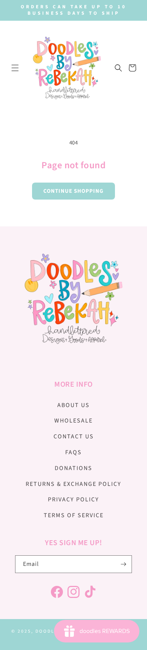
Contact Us (74, 436)
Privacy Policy (73, 499)
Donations (73, 468)
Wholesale (73, 420)
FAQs (73, 452)
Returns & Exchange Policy (73, 484)
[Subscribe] (123, 564)
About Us (73, 405)
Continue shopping (73, 191)
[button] (15, 68)
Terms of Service (74, 515)
